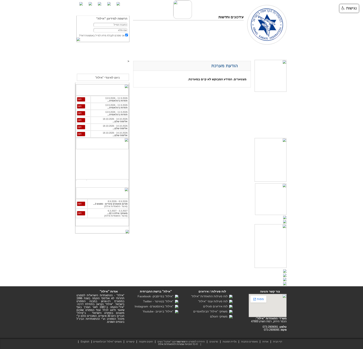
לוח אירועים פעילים (216, 306)
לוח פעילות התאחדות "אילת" (210, 296)
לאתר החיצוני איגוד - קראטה (103, 68)
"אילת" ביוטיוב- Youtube (159, 311)
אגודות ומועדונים (182, 52)
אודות (265, 341)
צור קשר (163, 52)
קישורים (130, 341)
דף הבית (280, 52)
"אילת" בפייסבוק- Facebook (156, 296)
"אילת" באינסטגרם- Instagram (155, 306)
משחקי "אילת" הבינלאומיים (211, 311)
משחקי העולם (219, 316)
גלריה (233, 52)
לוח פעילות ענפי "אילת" (213, 301)
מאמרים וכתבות (262, 52)
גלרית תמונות (230, 341)
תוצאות (245, 52)
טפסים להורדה (204, 52)
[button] (349, 8)
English (85, 341)
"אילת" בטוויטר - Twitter (159, 301)
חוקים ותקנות (146, 341)
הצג (80, 99)
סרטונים (221, 52)
